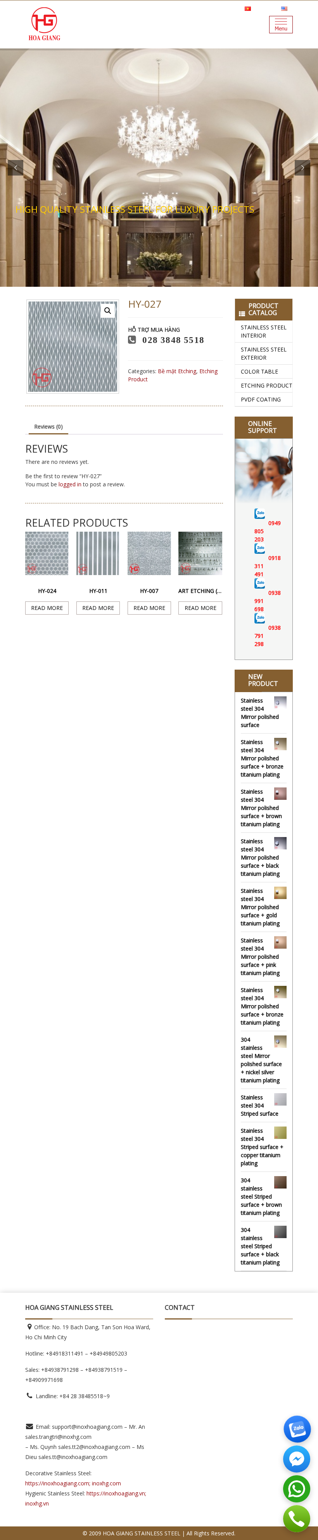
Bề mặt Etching (177, 371)
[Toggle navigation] (281, 24)
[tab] (48, 427)
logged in (70, 484)
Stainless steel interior (264, 331)
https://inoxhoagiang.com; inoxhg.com (73, 1483)
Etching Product (266, 385)
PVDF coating (261, 399)
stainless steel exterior (264, 353)
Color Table (259, 371)
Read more (47, 608)
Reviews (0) (48, 426)
